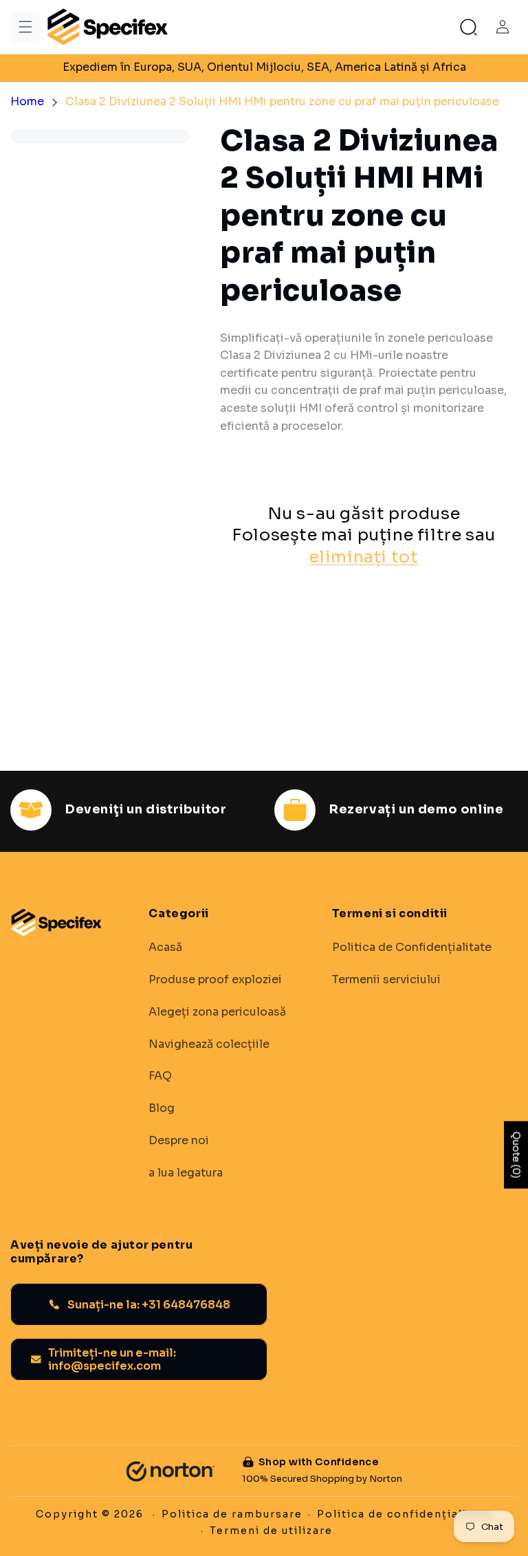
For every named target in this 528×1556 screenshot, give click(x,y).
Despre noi (178, 1141)
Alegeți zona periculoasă (217, 1012)
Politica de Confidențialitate (412, 947)
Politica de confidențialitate (404, 1514)
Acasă (165, 947)
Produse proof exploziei (215, 980)
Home (27, 101)
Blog (161, 1108)
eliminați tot (364, 557)
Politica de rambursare (232, 1514)
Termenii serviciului (386, 980)
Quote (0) (516, 1155)
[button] (25, 27)
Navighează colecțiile (209, 1044)
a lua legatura (185, 1173)
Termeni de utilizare (271, 1530)
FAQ (160, 1076)
